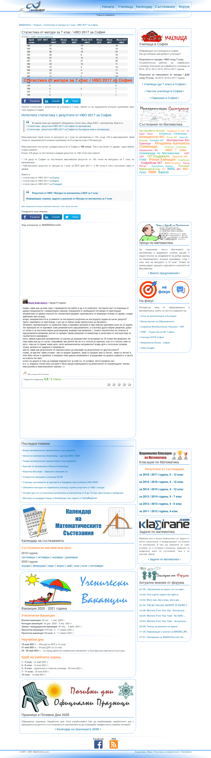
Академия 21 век (175, 130)
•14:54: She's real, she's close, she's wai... (160, 599)
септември (28, 557)
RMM (152, 172)
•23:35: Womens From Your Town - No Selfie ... (162, 615)
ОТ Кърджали (158, 156)
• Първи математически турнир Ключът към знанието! (48, 460)
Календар (144, 6)
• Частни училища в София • (164, 91)
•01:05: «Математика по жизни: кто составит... (162, 589)
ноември (57, 557)
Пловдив (57, 184)
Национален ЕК (148, 150)
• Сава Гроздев (146, 347)
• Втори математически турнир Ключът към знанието (48, 450)
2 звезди (113, 384)
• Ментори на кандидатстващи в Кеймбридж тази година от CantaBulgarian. (59, 498)
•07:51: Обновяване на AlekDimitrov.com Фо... (162, 636)
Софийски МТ (151, 162)
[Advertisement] (77, 261)
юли (84, 566)
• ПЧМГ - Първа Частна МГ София (156, 331)
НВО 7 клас (175, 149)
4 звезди (124, 384)
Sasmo (163, 171)
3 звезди (119, 384)
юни (76, 566)
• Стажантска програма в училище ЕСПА (42, 476)
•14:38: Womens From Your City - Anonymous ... (163, 610)
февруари (39, 566)
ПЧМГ (143, 159)
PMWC (143, 172)
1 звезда (108, 384)
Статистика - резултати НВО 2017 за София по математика (59, 126)
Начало (108, 6)
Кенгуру (143, 140)
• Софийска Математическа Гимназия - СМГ (161, 326)
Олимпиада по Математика (159, 153)
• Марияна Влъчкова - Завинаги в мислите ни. (44, 471)
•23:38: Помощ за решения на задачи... (159, 626)
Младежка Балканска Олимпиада (164, 145)
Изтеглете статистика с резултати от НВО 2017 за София (66, 114)
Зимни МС (183, 137)
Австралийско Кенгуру (152, 130)
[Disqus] (77, 336)
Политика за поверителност (167, 751)
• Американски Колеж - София (154, 342)
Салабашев (184, 159)
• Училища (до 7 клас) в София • (164, 84)
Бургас (56, 177)
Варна (55, 180)
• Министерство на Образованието (156, 321)
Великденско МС (152, 136)
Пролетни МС (180, 156)
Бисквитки (186, 751)
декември (71, 557)
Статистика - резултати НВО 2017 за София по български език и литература (68, 129)
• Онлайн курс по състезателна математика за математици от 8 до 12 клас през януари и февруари (72, 492)
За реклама (140, 751)
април (61, 566)
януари (26, 566)
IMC (179, 169)
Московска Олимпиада (175, 146)
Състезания (165, 6)
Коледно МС (157, 140)
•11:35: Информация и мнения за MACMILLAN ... (164, 631)
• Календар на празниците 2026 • (78, 729)
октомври (44, 557)
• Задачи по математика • (164, 559)
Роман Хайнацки (162, 159)
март (51, 566)
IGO (163, 169)
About (149, 751)
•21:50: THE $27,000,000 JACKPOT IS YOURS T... (164, 605)
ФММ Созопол (173, 162)
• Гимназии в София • (164, 98)
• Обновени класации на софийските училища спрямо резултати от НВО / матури (62, 487)
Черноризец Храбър (162, 165)
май (69, 566)
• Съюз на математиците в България (157, 315)
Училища (125, 6)
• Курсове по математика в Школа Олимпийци (44, 466)
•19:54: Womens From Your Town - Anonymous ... (163, 621)
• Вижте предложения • (164, 273)
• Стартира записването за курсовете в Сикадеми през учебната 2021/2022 (59, 482)
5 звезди (129, 384)
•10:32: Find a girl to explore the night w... (159, 594)
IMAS (171, 168)
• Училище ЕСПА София (151, 337)
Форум (184, 6)
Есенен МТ (172, 137)
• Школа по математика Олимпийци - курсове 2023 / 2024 (50, 455)
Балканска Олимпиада (173, 133)
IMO (185, 169)
